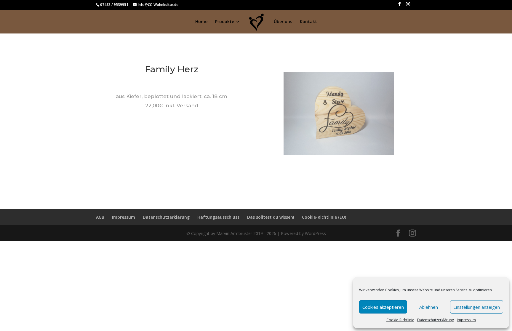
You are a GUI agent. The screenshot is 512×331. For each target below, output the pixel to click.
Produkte (224, 22)
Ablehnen (428, 307)
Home (201, 22)
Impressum (466, 319)
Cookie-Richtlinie (400, 319)
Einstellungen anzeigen (476, 307)
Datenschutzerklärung (435, 319)
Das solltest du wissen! (270, 217)
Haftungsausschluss (218, 217)
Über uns (283, 22)
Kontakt (308, 22)
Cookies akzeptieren (383, 307)
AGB (100, 217)
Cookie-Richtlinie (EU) (324, 217)
